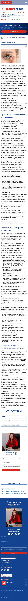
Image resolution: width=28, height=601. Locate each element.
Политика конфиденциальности (8, 594)
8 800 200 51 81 (9, 534)
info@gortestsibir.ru (7, 567)
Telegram (16, 534)
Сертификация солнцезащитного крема (13, 493)
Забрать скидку (14, 31)
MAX (12, 534)
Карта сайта (4, 597)
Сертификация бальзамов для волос (12, 491)
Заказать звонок (7, 2)
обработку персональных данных (14, 466)
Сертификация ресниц (8, 489)
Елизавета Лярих (11, 453)
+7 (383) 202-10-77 (7, 19)
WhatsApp (19, 534)
